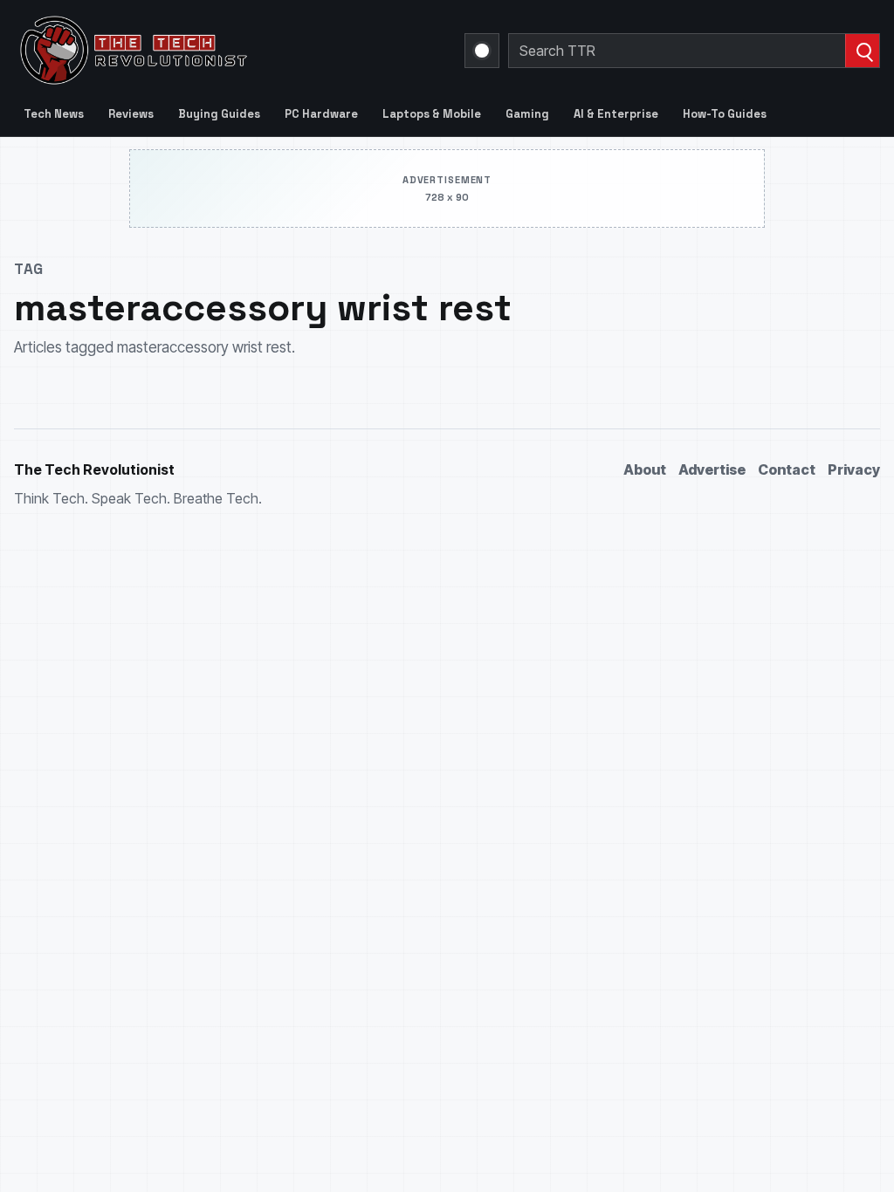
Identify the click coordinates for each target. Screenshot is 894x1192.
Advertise (712, 469)
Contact (786, 469)
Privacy (854, 469)
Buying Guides (219, 113)
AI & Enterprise (616, 113)
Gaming (527, 113)
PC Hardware (321, 113)
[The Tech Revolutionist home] (229, 50)
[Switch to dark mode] (481, 50)
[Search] (862, 50)
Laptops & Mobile (431, 113)
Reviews (131, 113)
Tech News (54, 113)
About (644, 469)
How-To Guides (725, 113)
